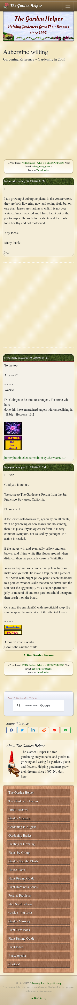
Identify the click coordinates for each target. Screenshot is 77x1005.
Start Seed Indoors (20, 904)
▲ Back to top (38, 998)
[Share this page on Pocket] (55, 730)
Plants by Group (19, 852)
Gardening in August (22, 827)
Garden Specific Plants (23, 861)
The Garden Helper (25, 6)
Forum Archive (18, 809)
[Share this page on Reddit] (44, 730)
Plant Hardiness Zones (23, 887)
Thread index (42, 170)
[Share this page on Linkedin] (33, 730)
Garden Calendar (19, 818)
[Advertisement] (38, 110)
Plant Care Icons (19, 930)
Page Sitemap (54, 983)
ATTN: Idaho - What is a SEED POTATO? (43, 162)
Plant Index (15, 947)
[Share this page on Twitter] (22, 730)
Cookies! (14, 964)
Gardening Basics (19, 835)
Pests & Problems (19, 895)
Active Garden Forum (38, 655)
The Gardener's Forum (23, 801)
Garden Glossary (19, 921)
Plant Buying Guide (21, 878)
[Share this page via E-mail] (66, 730)
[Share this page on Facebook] (11, 730)
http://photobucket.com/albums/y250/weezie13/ (35, 457)
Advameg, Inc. (37, 983)
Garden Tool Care (20, 912)
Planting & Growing (21, 844)
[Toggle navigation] (68, 6)
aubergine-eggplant (41, 166)
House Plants (16, 869)
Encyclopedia (17, 955)
